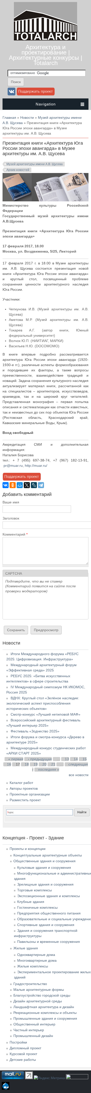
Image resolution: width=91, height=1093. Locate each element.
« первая (15, 759)
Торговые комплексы (34, 890)
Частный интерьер (28, 1030)
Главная (9, 118)
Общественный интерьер (34, 1024)
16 (9, 764)
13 (67, 759)
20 (44, 764)
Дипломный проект (25, 1048)
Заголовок (11, 518)
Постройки (18, 1042)
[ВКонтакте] (6, 485)
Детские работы (23, 1060)
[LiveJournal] (34, 485)
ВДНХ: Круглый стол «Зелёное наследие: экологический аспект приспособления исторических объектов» (42, 703)
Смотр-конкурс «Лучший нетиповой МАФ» (45, 714)
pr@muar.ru (13, 466)
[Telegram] (41, 485)
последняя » (48, 770)
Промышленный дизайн (33, 1036)
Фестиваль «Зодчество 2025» (35, 731)
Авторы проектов (24, 788)
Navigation (46, 104)
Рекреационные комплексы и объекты (45, 1013)
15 (85, 759)
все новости (78, 775)
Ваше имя (11, 502)
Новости (27, 118)
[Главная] (45, 39)
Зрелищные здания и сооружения (45, 884)
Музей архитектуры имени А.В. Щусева (35, 164)
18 (27, 764)
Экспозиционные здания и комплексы (48, 896)
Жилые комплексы (32, 966)
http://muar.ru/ (36, 466)
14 (76, 759)
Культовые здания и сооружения (44, 868)
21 (53, 764)
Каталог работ (21, 783)
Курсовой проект (23, 1054)
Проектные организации (30, 794)
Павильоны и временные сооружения (48, 942)
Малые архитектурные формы (38, 990)
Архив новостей (18, 170)
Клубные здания (30, 902)
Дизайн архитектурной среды (37, 1001)
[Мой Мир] (20, 485)
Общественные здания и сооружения (44, 861)
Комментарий (15, 534)
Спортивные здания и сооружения (45, 925)
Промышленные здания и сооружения (45, 1018)
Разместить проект (25, 800)
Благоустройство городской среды (41, 995)
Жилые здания (25, 948)
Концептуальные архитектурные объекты (47, 855)
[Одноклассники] (13, 485)
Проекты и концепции (28, 849)
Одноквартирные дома (36, 955)
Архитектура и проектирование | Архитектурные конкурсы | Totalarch (45, 55)
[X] (27, 485)
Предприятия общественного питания (49, 913)
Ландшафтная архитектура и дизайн (43, 1007)
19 (36, 764)
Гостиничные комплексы (37, 907)
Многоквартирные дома (37, 960)
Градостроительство (30, 984)
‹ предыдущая (40, 759)
